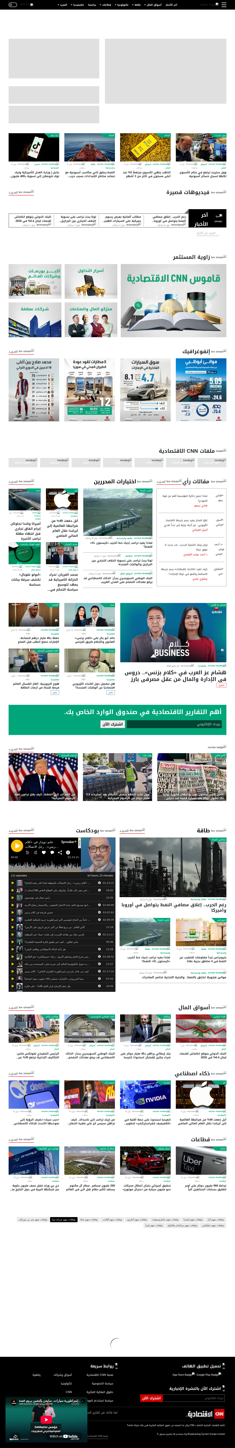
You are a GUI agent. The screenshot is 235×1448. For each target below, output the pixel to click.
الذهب (167, 135)
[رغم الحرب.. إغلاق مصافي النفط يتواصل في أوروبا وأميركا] (173, 867)
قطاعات (106, 5)
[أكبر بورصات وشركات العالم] (35, 281)
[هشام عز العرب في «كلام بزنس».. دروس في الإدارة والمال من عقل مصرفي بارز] (173, 632)
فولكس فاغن (51, 1016)
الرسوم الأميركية (69, 755)
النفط (111, 135)
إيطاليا (167, 1016)
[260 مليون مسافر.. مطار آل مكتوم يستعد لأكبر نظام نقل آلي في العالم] (89, 1160)
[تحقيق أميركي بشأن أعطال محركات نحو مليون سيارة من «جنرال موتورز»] (145, 1160)
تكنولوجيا (122, 5)
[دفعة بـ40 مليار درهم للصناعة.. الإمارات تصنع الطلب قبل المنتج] (34, 615)
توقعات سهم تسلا (89, 1219)
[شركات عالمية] (35, 319)
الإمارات (54, 605)
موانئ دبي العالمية (48, 1148)
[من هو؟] (91, 319)
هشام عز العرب (218, 605)
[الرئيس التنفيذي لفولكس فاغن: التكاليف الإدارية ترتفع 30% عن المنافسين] (34, 1028)
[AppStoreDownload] (184, 1375)
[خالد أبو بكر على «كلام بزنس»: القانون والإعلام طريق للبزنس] (89, 615)
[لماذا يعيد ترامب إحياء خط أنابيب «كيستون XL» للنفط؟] (117, 512)
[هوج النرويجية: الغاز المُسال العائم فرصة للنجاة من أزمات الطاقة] (34, 660)
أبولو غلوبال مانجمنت (30, 544)
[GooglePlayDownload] (208, 1375)
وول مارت (146, 755)
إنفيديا (167, 1082)
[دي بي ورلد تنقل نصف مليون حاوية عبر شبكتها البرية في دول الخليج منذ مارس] (34, 1160)
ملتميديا (202, 666)
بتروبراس (221, 920)
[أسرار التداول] (91, 281)
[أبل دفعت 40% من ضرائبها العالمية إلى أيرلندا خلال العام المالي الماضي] (62, 499)
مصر (112, 605)
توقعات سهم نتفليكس (213, 1225)
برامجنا (92, 5)
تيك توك (54, 135)
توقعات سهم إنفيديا (193, 1219)
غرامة (223, 1148)
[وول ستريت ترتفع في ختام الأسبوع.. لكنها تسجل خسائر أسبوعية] (201, 147)
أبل (75, 490)
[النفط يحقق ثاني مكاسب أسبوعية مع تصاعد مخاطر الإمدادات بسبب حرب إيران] (89, 147)
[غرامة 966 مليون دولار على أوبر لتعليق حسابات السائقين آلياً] (201, 1160)
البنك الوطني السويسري (102, 1016)
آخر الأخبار (171, 5)
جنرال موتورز (164, 1148)
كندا (38, 490)
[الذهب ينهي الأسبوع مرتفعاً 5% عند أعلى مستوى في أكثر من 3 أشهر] (145, 147)
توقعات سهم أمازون (137, 1219)
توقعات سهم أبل (215, 1219)
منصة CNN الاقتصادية (97, 1436)
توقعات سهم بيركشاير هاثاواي (182, 1225)
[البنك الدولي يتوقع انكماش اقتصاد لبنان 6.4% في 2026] (201, 1028)
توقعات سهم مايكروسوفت (165, 1219)
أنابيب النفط (146, 490)
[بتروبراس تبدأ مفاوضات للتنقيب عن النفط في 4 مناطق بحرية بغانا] (201, 932)
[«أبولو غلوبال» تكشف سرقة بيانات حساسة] (25, 553)
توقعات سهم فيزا (154, 1225)
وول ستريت (220, 135)
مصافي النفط (219, 839)
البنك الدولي (220, 1016)
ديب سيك (53, 1082)
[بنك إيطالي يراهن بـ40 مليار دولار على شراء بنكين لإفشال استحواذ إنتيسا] (145, 1028)
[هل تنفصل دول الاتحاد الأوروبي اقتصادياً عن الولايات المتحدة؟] (89, 660)
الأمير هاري (220, 755)
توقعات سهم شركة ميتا (64, 1219)
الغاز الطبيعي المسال (48, 651)
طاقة (138, 5)
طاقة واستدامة (124, 538)
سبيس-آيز (109, 1082)
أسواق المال (154, 5)
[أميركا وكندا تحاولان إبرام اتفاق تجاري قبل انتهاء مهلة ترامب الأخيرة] (25, 499)
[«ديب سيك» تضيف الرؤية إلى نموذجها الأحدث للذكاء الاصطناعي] (34, 1094)
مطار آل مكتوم (107, 1148)
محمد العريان (71, 544)
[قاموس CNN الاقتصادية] (173, 300)
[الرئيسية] (209, 5)
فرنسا (111, 651)
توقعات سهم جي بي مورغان (33, 1219)
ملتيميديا (78, 5)
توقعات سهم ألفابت (112, 1219)
